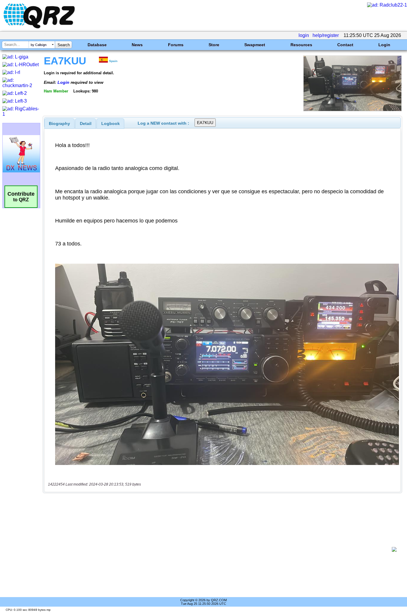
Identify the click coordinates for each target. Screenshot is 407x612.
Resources (301, 44)
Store (214, 44)
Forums (176, 44)
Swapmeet (254, 44)
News (137, 44)
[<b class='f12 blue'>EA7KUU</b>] (352, 109)
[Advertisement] (219, 549)
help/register (326, 35)
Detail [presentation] (85, 123)
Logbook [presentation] (110, 123)
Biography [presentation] (59, 123)
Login (384, 44)
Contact (345, 44)
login (304, 35)
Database (97, 44)
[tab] (59, 123)
